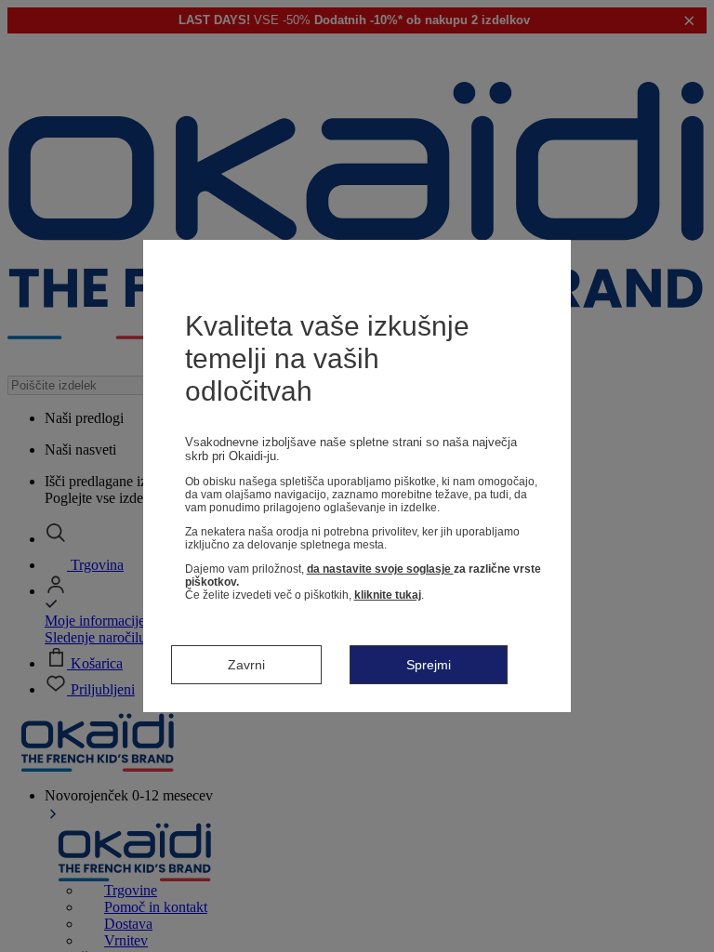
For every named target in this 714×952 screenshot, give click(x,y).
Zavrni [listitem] (246, 664)
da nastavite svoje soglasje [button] (380, 568)
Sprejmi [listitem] (428, 664)
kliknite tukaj (387, 595)
